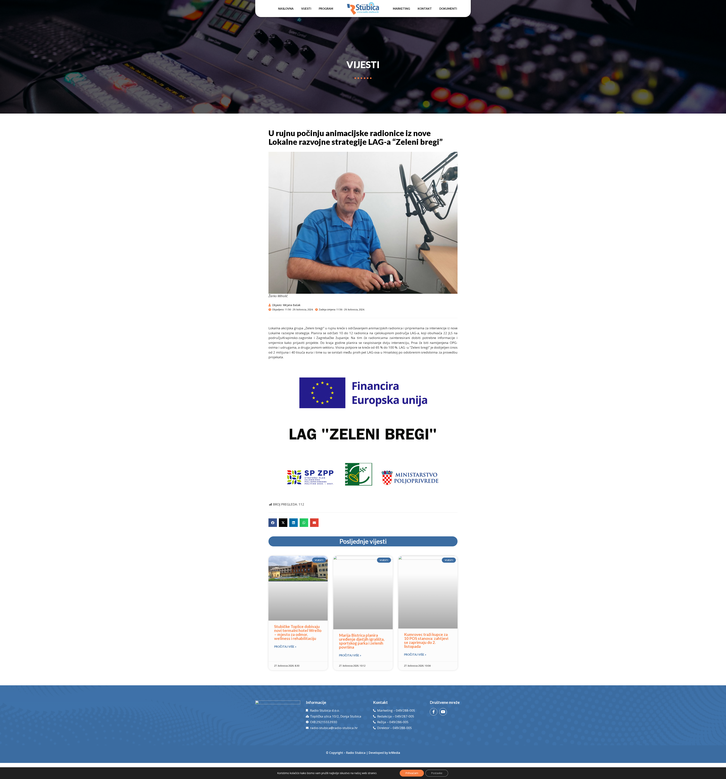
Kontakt (425, 8)
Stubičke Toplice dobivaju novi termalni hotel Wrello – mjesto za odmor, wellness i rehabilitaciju (297, 632)
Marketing (401, 8)
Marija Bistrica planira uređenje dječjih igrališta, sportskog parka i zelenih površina (361, 641)
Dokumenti (448, 8)
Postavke (436, 773)
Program (326, 8)
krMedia (394, 753)
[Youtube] (443, 712)
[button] (272, 522)
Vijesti (306, 8)
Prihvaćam (411, 773)
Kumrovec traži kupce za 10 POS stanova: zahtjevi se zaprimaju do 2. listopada (426, 640)
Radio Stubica (355, 753)
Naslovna (286, 8)
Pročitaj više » (285, 646)
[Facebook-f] (433, 712)
